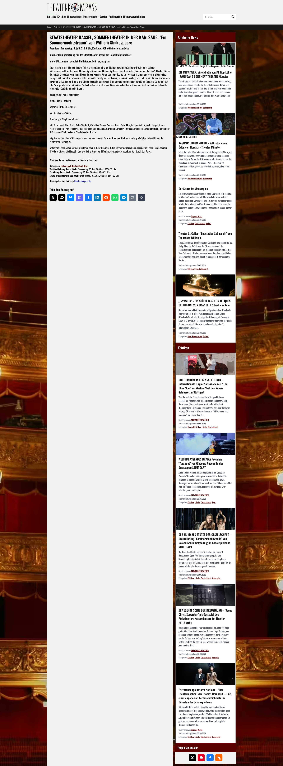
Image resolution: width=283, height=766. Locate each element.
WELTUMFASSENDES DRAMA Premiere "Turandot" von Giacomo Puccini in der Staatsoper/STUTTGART (200, 463)
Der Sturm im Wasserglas (193, 188)
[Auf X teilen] (53, 197)
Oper (213, 502)
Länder (204, 426)
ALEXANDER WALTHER (200, 419)
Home (49, 27)
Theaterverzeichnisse (134, 16)
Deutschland (77, 166)
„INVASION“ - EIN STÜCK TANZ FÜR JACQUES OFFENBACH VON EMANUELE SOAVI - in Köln (204, 303)
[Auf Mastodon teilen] (79, 197)
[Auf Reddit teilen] (106, 197)
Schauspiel (66, 166)
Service (103, 16)
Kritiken (61, 16)
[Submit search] (233, 17)
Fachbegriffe (115, 16)
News (86, 166)
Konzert (190, 426)
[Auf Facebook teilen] (88, 197)
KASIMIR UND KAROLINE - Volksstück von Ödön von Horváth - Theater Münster (202, 145)
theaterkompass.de (82, 181)
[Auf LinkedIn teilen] (97, 197)
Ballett (208, 223)
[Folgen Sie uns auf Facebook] (210, 757)
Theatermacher (90, 16)
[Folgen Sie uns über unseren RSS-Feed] (218, 757)
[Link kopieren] (141, 197)
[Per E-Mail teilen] (132, 197)
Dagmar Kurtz (196, 216)
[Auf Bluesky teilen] (70, 197)
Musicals (215, 657)
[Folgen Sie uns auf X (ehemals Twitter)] (192, 757)
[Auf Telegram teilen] (123, 197)
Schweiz (190, 268)
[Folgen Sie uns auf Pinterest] (201, 757)
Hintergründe (74, 16)
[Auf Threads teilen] (61, 197)
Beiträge (51, 16)
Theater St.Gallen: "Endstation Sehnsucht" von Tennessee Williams (205, 235)
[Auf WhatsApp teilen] (115, 197)
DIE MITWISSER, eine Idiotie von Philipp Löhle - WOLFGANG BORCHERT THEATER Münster (205, 74)
